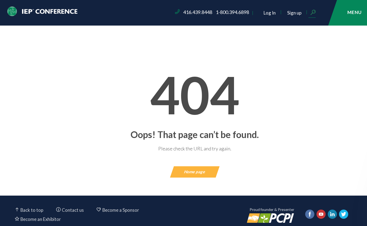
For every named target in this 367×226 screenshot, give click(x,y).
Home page (195, 171)
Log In (270, 13)
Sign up (294, 13)
